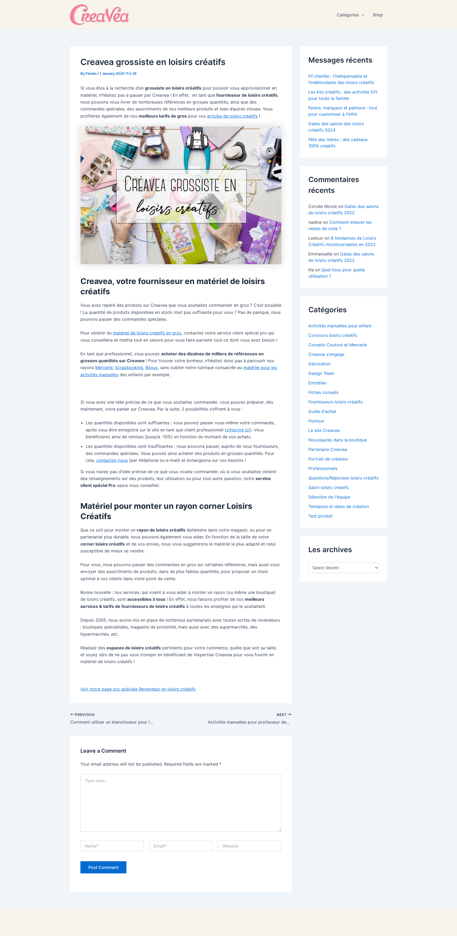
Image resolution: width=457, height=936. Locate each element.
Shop (378, 14)
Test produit (320, 516)
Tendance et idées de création (338, 506)
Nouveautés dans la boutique (337, 440)
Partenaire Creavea (327, 449)
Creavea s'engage (326, 354)
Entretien (317, 382)
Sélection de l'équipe (329, 497)
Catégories (348, 14)
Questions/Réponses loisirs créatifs (343, 478)
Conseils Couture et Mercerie (337, 344)
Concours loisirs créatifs (332, 335)
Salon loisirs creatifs (328, 487)
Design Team (321, 373)
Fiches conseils (323, 392)
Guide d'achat (322, 411)
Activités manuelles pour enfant (340, 325)
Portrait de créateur (328, 459)
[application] (361, 14)
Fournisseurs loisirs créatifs (335, 401)
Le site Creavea (324, 430)
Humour (316, 420)
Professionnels (322, 468)
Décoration (319, 363)
